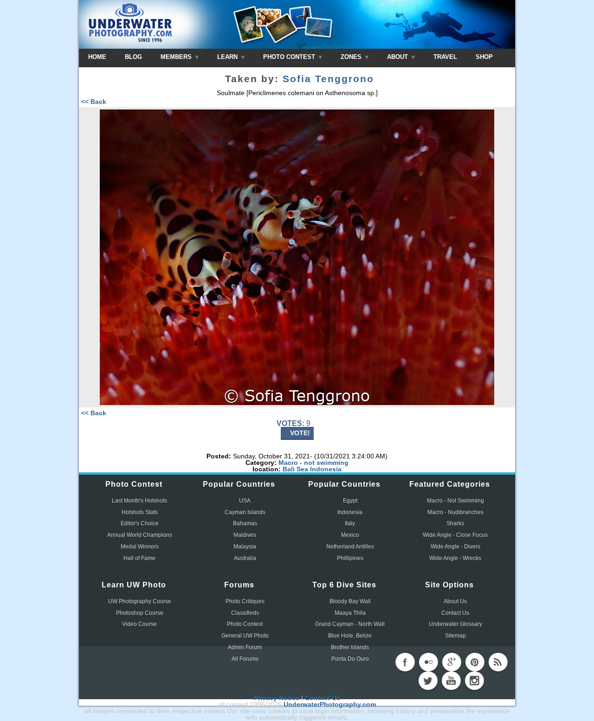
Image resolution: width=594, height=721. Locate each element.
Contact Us (455, 613)
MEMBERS (177, 56)
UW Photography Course (139, 601)
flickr (428, 662)
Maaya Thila (350, 613)
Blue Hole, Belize (350, 635)
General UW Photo (245, 635)
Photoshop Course (139, 613)
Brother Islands (350, 647)
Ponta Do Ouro (350, 659)
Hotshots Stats (140, 512)
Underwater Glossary (455, 624)
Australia (245, 558)
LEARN (228, 56)
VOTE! (300, 433)
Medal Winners (140, 546)
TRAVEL (445, 56)
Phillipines (350, 558)
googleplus (451, 662)
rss (498, 662)
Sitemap (455, 635)
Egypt (350, 500)
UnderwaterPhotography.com (330, 704)
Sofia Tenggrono (328, 78)
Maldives (244, 535)
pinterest (474, 662)
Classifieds (245, 613)
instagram (474, 680)
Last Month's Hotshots (139, 500)
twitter (428, 680)
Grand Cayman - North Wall (350, 624)
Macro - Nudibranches (455, 512)
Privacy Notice (276, 698)
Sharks (455, 523)
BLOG (133, 56)
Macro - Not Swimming (455, 500)
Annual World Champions (139, 535)
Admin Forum (245, 647)
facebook (405, 662)
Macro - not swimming (313, 462)
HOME (97, 56)
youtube (451, 680)
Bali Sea (295, 469)
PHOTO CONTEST (290, 56)
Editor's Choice (140, 523)
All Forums (245, 659)
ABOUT (398, 56)
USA (245, 500)
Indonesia (326, 469)
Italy (350, 523)
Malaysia (244, 546)
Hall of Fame (139, 558)
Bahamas (245, 523)
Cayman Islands (245, 512)
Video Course (139, 624)
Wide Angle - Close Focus (455, 535)
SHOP (484, 56)
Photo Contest (245, 624)
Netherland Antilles (350, 546)
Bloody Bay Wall (350, 601)
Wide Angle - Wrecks (455, 558)
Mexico (350, 535)
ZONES (352, 56)
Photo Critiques (245, 601)
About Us (455, 601)
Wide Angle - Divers (455, 546)
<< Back (93, 101)
